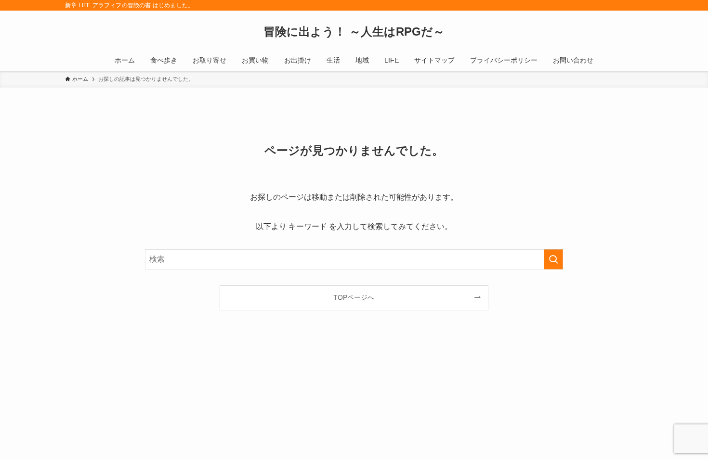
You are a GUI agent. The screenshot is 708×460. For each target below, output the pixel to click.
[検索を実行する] (553, 259)
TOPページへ (353, 297)
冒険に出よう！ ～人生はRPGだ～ (354, 32)
